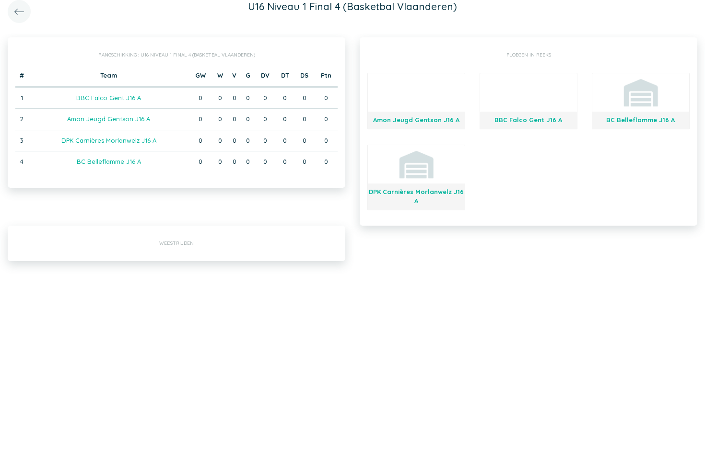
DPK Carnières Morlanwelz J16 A (108, 140)
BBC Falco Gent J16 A (108, 98)
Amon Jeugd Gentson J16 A (108, 119)
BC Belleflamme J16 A (109, 161)
